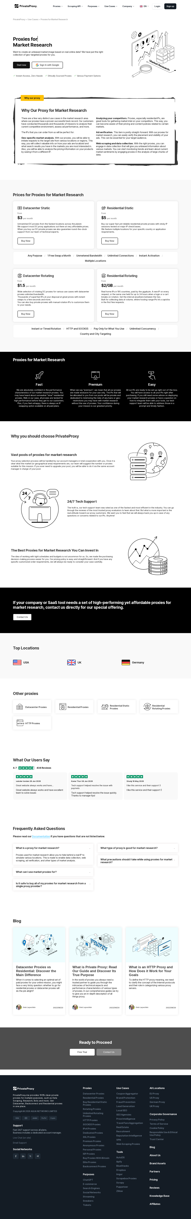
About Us (155, 1155)
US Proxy (154, 1097)
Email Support (20, 1142)
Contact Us (22, 617)
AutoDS (120, 1157)
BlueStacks (122, 1165)
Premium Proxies (92, 1141)
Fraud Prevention (125, 1102)
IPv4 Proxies (89, 1128)
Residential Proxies (93, 1097)
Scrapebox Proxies (126, 1178)
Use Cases (122, 1088)
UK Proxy (154, 1106)
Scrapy (120, 1182)
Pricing (154, 1179)
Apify (119, 1161)
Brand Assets (158, 1163)
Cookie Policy (157, 1128)
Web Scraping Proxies (128, 1144)
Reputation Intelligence (129, 1135)
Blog (152, 1147)
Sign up (170, 6)
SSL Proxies (89, 1137)
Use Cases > (34, 19)
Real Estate (122, 1127)
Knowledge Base (159, 1195)
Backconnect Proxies (94, 1166)
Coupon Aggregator (127, 1093)
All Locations (157, 1088)
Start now (21, 65)
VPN (118, 1139)
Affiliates (155, 1203)
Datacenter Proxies (93, 1093)
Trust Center (157, 1139)
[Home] (26, 6)
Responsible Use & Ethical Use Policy (163, 1133)
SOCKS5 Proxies (92, 1124)
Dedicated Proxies (93, 1132)
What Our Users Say (31, 760)
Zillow (119, 1191)
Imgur (119, 1174)
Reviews (155, 1187)
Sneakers (88, 1200)
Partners (155, 1171)
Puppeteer (122, 1186)
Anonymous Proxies (93, 1145)
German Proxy (157, 1102)
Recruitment (123, 1131)
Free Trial (82, 1052)
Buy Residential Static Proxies (95, 1103)
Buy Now (25, 241)
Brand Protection (125, 1097)
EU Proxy (154, 1093)
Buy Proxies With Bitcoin (96, 1158)
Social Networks (92, 1192)
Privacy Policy (157, 1119)
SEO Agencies (123, 1114)
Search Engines (91, 1188)
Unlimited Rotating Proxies (93, 1114)
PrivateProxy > (20, 19)
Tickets (87, 1205)
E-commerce (90, 1184)
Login (157, 6)
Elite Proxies (89, 1162)
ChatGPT (88, 1179)
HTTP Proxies (90, 1120)
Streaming (88, 1196)
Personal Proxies (92, 1149)
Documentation (41, 836)
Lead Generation (125, 1106)
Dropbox (121, 1170)
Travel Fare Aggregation (129, 1123)
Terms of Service (159, 1123)
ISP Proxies (89, 1153)
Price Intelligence (125, 1118)
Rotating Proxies (92, 1109)
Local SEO (121, 1110)
